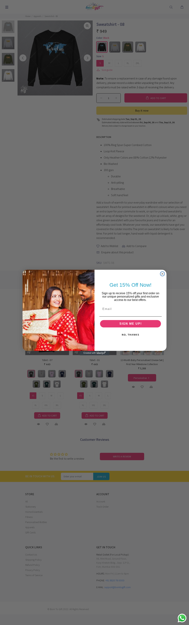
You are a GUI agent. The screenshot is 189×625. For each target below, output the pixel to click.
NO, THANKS (130, 335)
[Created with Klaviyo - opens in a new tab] (94, 353)
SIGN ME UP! (130, 323)
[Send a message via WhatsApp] (182, 618)
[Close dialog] (162, 274)
